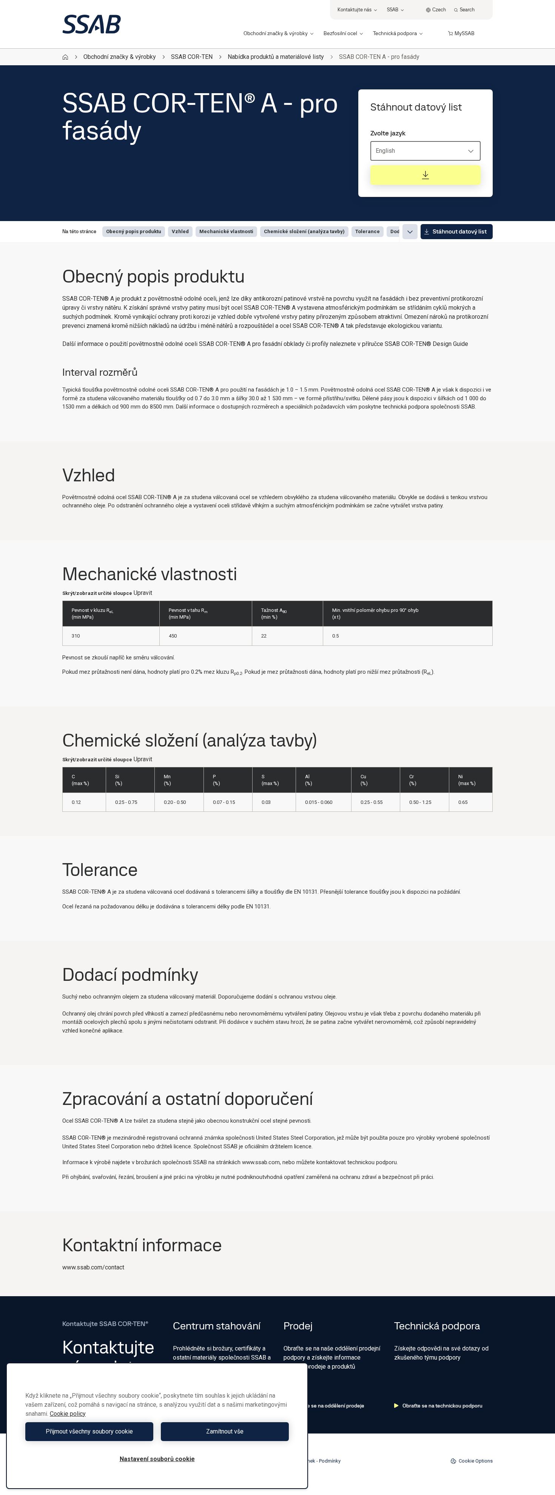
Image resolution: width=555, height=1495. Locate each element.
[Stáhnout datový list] (425, 175)
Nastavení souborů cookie (157, 1459)
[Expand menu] (410, 231)
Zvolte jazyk (387, 133)
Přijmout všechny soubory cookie (89, 1431)
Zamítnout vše (225, 1431)
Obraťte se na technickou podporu (442, 1405)
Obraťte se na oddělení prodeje (328, 1405)
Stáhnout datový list (460, 231)
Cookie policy (68, 1413)
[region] (157, 1426)
